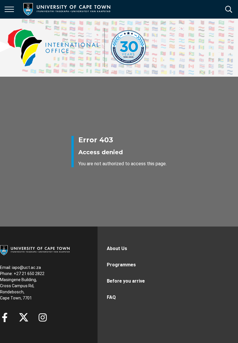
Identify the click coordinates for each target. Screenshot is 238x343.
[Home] (35, 249)
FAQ (111, 297)
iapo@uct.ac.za (26, 267)
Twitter (24, 317)
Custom (43, 317)
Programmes (121, 264)
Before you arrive (126, 281)
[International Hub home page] (77, 48)
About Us (117, 248)
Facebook (5, 317)
